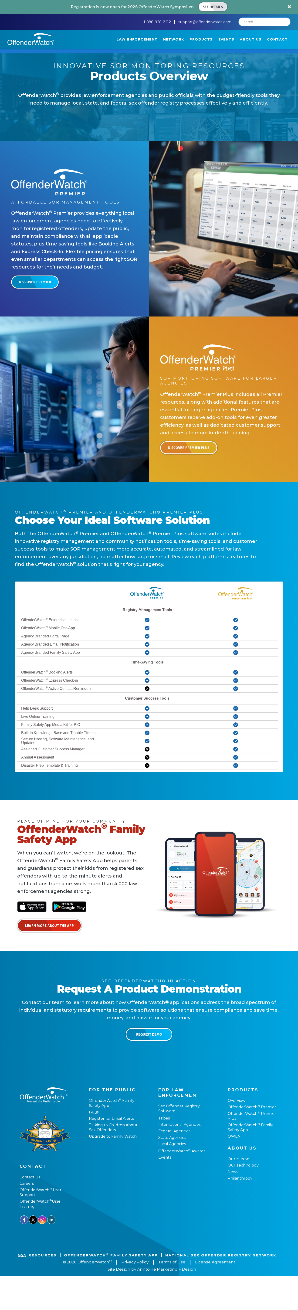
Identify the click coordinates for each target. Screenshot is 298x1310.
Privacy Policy (135, 1262)
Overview (236, 1100)
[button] (137, 39)
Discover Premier (35, 281)
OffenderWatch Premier (252, 1107)
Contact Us (30, 1177)
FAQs (93, 1112)
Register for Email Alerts (111, 1118)
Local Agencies (172, 1144)
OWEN (234, 1136)
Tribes (164, 1118)
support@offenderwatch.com (204, 22)
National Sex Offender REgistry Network (221, 1255)
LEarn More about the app (49, 925)
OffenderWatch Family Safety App (111, 1255)
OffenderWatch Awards (181, 1151)
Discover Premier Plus (189, 447)
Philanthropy (240, 1178)
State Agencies (172, 1137)
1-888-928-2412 (157, 22)
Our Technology (243, 1165)
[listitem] (149, 7)
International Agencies (179, 1124)
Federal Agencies (174, 1131)
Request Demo (149, 1034)
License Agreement (215, 1262)
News (233, 1172)
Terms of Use (171, 1262)
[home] (30, 39)
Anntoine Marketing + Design (166, 1269)
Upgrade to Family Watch (113, 1136)
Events (164, 1157)
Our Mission (238, 1159)
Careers (27, 1183)
